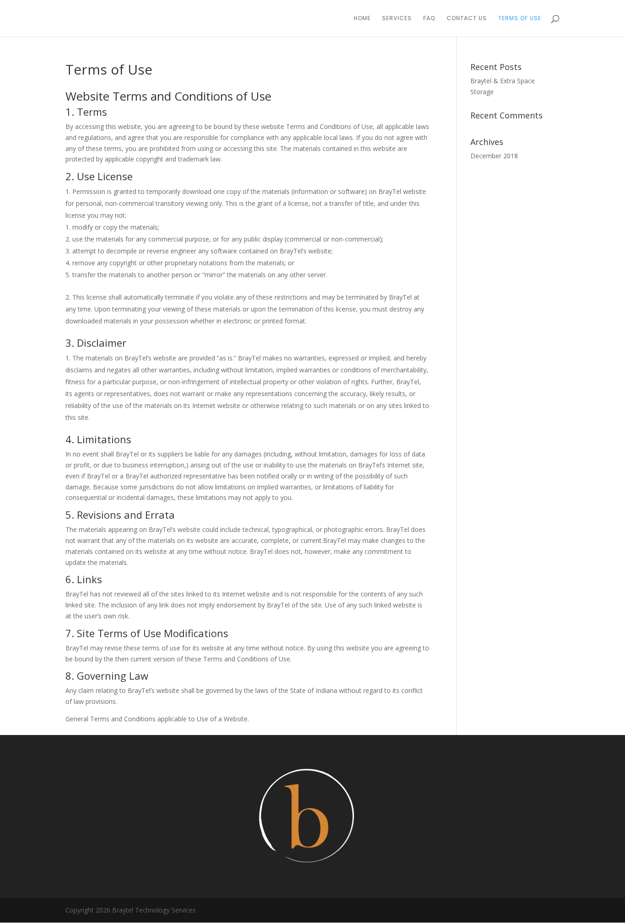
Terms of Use (519, 18)
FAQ (429, 18)
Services (397, 18)
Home (362, 18)
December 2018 (494, 155)
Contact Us (467, 18)
